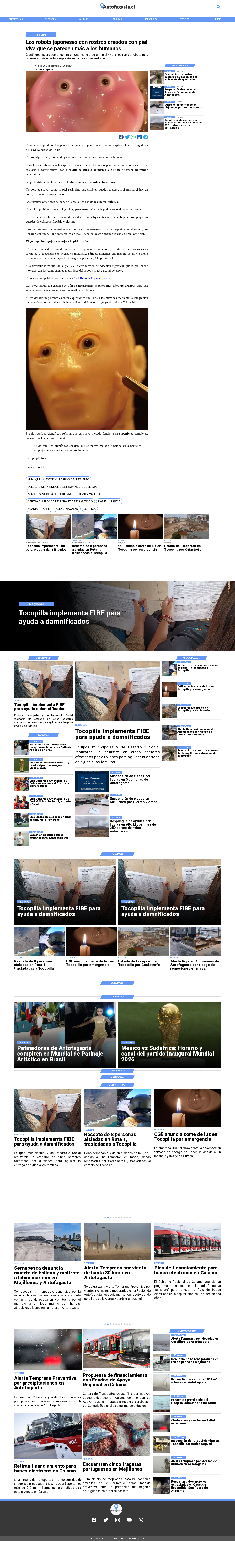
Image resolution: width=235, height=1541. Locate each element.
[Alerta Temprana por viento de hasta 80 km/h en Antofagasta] (47, 1260)
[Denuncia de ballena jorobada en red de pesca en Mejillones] (161, 1362)
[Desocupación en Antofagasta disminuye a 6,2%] (187, 1260)
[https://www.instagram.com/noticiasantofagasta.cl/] (117, 1521)
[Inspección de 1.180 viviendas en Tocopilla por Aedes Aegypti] (161, 1444)
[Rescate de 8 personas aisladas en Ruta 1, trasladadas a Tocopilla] (169, 668)
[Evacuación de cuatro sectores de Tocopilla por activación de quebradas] (157, 77)
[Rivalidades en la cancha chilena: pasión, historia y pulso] (21, 820)
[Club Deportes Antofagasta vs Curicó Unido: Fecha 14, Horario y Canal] (21, 802)
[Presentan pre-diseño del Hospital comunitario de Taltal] (161, 1403)
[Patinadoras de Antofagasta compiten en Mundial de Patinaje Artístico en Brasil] (21, 747)
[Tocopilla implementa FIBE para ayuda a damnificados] (117, 720)
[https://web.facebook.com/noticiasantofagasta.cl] (94, 1521)
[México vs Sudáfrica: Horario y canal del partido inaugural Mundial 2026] (21, 765)
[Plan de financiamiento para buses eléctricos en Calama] (117, 1260)
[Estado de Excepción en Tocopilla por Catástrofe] (169, 711)
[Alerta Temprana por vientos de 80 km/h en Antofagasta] (161, 1464)
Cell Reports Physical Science (93, 278)
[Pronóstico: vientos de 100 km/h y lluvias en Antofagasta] (161, 1383)
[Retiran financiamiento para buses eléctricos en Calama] (48, 1458)
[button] (34, 479)
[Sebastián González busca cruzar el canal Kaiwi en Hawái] (21, 838)
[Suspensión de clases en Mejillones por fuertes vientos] (157, 107)
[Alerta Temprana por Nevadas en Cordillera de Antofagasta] (161, 1342)
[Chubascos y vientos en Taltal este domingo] (161, 1423)
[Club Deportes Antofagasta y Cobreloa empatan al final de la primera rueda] (21, 784)
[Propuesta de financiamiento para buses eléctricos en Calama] (116, 1367)
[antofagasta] (117, 11)
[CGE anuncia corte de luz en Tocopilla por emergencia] (169, 689)
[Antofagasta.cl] (16, 8)
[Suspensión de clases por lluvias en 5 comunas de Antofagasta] (157, 92)
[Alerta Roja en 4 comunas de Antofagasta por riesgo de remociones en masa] (169, 732)
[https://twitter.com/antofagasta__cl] (105, 1521)
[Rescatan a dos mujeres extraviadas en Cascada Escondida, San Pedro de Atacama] (161, 1485)
